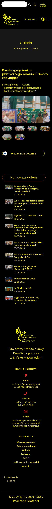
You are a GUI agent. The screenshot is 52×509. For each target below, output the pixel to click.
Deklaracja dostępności (26, 462)
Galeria (26, 84)
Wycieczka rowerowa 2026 (28, 215)
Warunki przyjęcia (26, 442)
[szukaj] (29, 4)
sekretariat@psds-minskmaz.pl (26, 420)
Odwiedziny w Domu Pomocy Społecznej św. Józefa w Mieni (26, 189)
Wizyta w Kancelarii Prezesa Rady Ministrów (28, 255)
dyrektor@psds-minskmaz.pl (26, 425)
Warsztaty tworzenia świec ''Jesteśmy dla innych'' (28, 243)
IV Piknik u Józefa (23, 288)
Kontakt (26, 466)
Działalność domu (26, 446)
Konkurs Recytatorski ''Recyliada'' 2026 (25, 268)
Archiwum (26, 454)
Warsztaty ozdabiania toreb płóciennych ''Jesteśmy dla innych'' (29, 203)
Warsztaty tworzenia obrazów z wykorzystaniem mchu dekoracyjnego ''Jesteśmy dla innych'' (28, 229)
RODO (26, 458)
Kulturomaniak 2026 (24, 278)
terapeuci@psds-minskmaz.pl (26, 423)
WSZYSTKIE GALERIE (23, 153)
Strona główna (21, 48)
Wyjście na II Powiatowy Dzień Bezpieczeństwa (26, 299)
